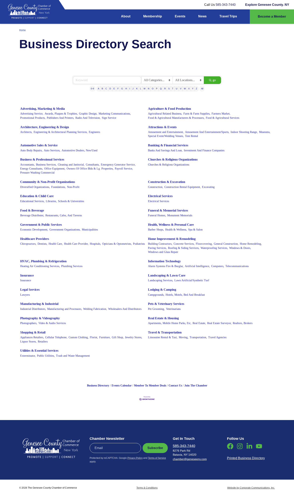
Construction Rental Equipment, (182, 187)
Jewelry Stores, (133, 337)
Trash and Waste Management (73, 355)
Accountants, (27, 164)
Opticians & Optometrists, (117, 243)
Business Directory (98, 385)
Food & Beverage (32, 210)
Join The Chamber (195, 385)
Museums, (264, 132)
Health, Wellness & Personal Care (171, 224)
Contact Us (175, 385)
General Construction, (226, 243)
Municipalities (90, 229)
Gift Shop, (118, 337)
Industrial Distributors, (33, 308)
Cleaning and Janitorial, (71, 164)
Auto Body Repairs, (31, 150)
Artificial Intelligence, (197, 266)
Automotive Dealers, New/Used (79, 150)
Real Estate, (199, 323)
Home (22, 30)
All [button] (202, 88)
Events (180, 16)
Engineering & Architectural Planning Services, (61, 132)
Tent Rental (191, 136)
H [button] (126, 88)
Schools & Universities (71, 201)
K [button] (137, 88)
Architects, (26, 132)
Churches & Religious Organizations (173, 159)
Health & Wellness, (176, 229)
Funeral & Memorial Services (168, 210)
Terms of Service (157, 458)
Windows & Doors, (240, 248)
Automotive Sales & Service (39, 145)
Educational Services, (32, 201)
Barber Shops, (156, 229)
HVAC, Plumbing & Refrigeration (43, 261)
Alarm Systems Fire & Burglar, (166, 266)
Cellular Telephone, (56, 337)
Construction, (155, 187)
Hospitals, (95, 243)
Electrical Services (160, 196)
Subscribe (155, 448)
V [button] (180, 88)
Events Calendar (122, 385)
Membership (152, 16)
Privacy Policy (135, 458)
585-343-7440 (226, 4)
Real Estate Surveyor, (219, 323)
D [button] (110, 88)
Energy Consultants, (31, 168)
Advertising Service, (31, 113)
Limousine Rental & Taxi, (163, 337)
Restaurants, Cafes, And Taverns (63, 215)
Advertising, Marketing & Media (42, 108)
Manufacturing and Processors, (64, 308)
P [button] (156, 88)
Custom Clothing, (79, 337)
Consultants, (93, 164)
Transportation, (198, 337)
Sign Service (109, 117)
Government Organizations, (65, 229)
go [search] (214, 80)
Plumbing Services (71, 266)
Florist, (94, 337)
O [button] (153, 88)
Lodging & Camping (162, 289)
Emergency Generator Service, (118, 164)
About (125, 16)
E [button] (114, 88)
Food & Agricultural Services (222, 117)
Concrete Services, (184, 243)
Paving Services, (157, 248)
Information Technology (164, 261)
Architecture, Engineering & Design (44, 127)
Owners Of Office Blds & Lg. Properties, (90, 168)
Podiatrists (139, 243)
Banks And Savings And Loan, (165, 150)
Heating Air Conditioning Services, (40, 266)
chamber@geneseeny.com (190, 459)
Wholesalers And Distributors (124, 308)
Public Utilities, (46, 355)
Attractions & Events (162, 127)
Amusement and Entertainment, (166, 132)
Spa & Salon (195, 229)
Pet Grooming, (156, 308)
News (202, 16)
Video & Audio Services (52, 323)
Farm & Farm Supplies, (196, 113)
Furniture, (105, 337)
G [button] (122, 88)
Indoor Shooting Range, (244, 132)
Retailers (43, 341)
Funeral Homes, (157, 215)
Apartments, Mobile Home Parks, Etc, (169, 323)
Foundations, (58, 187)
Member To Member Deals (150, 385)
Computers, (217, 266)
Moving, (183, 337)
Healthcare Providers (34, 239)
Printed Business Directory (246, 458)
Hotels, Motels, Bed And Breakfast (185, 294)
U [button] (176, 88)
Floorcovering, (204, 243)
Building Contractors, (160, 243)
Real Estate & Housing (163, 318)
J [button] (133, 88)
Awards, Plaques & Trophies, (61, 113)
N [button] (148, 88)
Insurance (27, 275)
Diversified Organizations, (35, 187)
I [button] (129, 88)
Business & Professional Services (42, 159)
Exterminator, (28, 355)
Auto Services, (52, 150)
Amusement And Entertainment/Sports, (207, 132)
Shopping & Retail (32, 332)
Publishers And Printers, (60, 117)
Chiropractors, (28, 243)
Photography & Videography (40, 318)
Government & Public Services (41, 224)
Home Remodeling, (251, 243)
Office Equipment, (54, 168)
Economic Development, (34, 229)
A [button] (98, 88)
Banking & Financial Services (168, 145)
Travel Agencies (217, 337)
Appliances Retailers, (32, 337)
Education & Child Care (37, 196)
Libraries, (51, 201)
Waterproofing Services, (214, 248)
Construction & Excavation (166, 182)
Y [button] (192, 88)
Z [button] (196, 88)
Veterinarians (173, 308)
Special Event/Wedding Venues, (166, 136)
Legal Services (30, 289)
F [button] (118, 88)
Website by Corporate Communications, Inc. (251, 487)
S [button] (169, 88)
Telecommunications (237, 266)
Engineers (94, 132)
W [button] (185, 88)
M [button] (144, 88)
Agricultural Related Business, (165, 113)
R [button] (165, 88)
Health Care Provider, (76, 243)
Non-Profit (73, 187)
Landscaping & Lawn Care (166, 275)
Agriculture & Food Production (169, 108)
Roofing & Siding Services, (183, 248)
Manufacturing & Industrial (39, 303)
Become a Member (272, 16)
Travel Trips (228, 16)
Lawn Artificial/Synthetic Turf (191, 280)
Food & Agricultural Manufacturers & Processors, (176, 117)
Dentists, (42, 243)
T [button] (172, 88)
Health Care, (56, 243)
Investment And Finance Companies (204, 150)
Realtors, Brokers (242, 323)
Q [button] (161, 88)
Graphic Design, (88, 113)
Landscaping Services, (160, 280)
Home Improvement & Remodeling (172, 239)
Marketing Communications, (115, 113)
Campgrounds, (156, 294)
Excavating (208, 187)
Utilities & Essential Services (39, 350)
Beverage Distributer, (32, 215)
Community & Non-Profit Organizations (47, 182)
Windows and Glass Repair (163, 251)
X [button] (189, 88)
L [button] (140, 88)
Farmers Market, (221, 113)
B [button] (102, 88)
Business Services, (46, 164)
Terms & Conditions (147, 487)
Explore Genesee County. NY (267, 4)
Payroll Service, (124, 168)
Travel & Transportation (165, 332)
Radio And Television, (88, 117)
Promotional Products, (33, 117)
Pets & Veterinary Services (166, 303)
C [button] (106, 88)
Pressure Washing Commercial (37, 172)
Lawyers (25, 294)
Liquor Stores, (28, 341)
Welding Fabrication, (95, 308)
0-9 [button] (92, 88)
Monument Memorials (179, 215)
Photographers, (28, 323)
